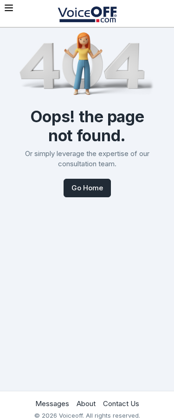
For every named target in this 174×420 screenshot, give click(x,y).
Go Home (87, 187)
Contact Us (121, 403)
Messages (52, 403)
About (86, 403)
